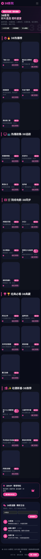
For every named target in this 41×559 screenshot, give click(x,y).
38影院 (9, 3)
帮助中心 (28, 555)
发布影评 (32, 516)
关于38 (12, 555)
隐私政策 (20, 555)
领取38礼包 (10, 494)
